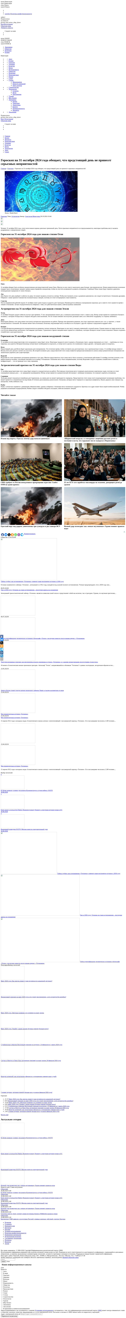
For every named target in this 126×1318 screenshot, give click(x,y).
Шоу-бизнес (13, 98)
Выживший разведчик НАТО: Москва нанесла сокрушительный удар (24, 1169)
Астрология (15, 216)
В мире (7, 52)
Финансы (16, 110)
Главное (7, 136)
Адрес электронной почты (10, 1314)
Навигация (8, 1)
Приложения (17, 94)
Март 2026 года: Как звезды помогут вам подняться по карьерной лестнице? (34, 1099)
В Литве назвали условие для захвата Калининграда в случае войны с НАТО (27, 1138)
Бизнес (15, 101)
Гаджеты (16, 91)
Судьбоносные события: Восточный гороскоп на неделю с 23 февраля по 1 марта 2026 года (38, 1106)
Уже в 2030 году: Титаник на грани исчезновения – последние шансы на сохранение (29, 590)
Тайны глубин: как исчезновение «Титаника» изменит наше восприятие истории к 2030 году (32, 581)
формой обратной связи (71, 1257)
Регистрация (8, 24)
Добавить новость (7, 28)
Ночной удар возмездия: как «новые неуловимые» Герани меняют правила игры (28, 1185)
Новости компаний (19, 84)
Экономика (8, 47)
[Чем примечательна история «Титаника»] (18, 712)
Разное (11, 77)
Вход (2, 24)
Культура (12, 66)
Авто (10, 59)
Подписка (8, 1240)
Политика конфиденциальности (15, 1233)
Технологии (13, 89)
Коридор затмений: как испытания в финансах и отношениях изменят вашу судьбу (36, 1110)
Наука (11, 68)
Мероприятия (17, 82)
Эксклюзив (12, 112)
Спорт (11, 78)
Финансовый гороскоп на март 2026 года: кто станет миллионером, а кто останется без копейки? (40, 1101)
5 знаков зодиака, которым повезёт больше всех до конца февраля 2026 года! (33, 1111)
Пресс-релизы (17, 85)
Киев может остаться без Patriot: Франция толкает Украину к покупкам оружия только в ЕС (31, 1154)
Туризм (11, 96)
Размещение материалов (13, 1235)
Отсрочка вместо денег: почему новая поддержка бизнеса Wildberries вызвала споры (29, 1214)
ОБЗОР (7, 38)
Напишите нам (10, 1226)
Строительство (14, 87)
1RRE (100, 1310)
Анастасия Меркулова (32, 216)
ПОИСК (7, 42)
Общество (8, 49)
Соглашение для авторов (13, 1238)
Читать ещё (4, 1115)
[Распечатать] (2, 225)
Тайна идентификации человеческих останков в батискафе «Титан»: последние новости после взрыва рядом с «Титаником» (43, 638)
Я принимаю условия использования (16, 1308)
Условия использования (13, 1231)
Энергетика (16, 105)
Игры (14, 92)
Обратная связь (6, 26)
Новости (4, 1269)
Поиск (6, 5)
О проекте (8, 1224)
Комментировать (29, 534)
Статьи (11, 80)
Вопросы (8, 1242)
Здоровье (12, 64)
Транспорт (16, 103)
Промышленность (19, 108)
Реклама (7, 1229)
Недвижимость (14, 70)
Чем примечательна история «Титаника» (14, 714)
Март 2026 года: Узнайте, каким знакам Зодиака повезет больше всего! (32, 1104)
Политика (8, 50)
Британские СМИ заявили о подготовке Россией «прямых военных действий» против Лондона (33, 1219)
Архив (7, 1243)
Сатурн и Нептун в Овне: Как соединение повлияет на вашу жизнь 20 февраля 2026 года (39, 1108)
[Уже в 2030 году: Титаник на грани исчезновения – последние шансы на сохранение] (18, 615)
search (3, 1261)
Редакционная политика (13, 1236)
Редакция (8, 1222)
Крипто (15, 107)
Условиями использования (44, 1310)
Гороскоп (12, 62)
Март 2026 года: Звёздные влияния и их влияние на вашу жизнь (30, 1102)
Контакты (8, 1228)
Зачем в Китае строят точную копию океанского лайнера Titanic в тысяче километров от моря (32, 690)
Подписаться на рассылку (9, 1316)
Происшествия (14, 75)
